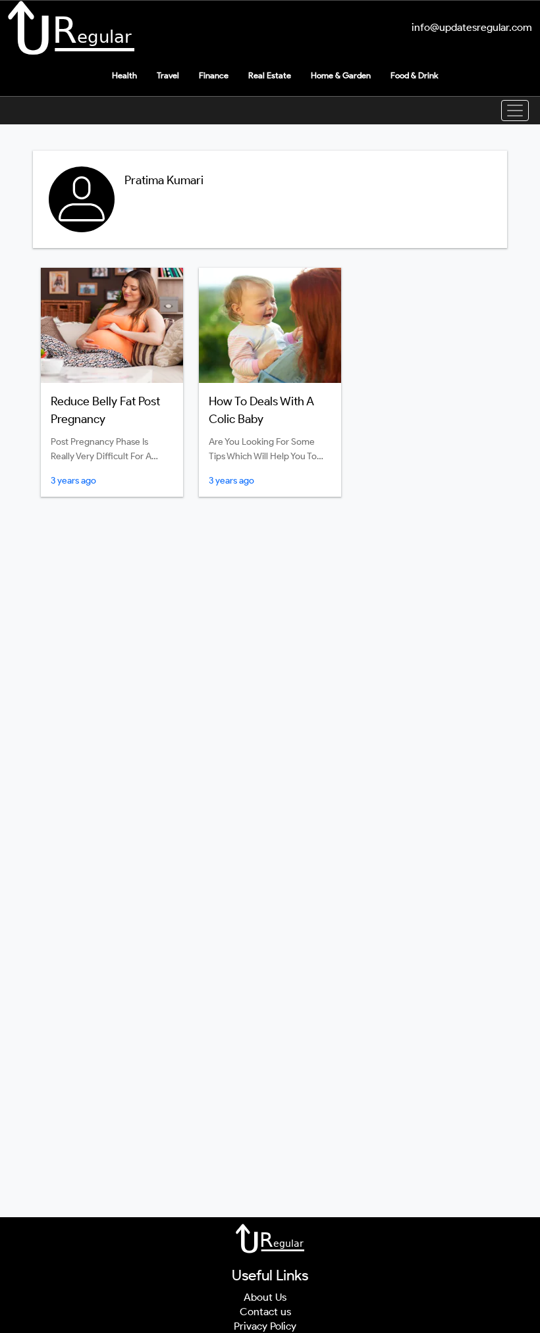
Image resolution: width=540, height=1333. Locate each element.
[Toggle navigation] (515, 110)
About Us (265, 1297)
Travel (168, 75)
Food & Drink (414, 75)
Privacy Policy (265, 1326)
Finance (214, 75)
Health (124, 75)
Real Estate (269, 75)
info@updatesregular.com (472, 27)
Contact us (265, 1311)
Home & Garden (341, 75)
